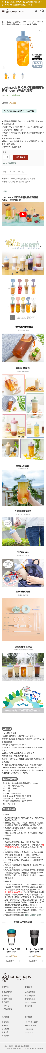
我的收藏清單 (7, 1009)
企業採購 (5, 1029)
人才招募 (5, 1036)
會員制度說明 (7, 999)
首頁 (3, 22)
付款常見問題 (30, 996)
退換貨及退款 (30, 999)
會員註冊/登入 (7, 992)
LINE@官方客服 (31, 1022)
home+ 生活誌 (30, 1026)
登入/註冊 (36, 11)
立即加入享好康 (26, 5)
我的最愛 (5, 1002)
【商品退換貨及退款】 (32, 915)
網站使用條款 (8, 1046)
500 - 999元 (28, 22)
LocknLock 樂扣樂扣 (12, 95)
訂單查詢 (5, 1006)
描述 (5, 191)
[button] (9, 163)
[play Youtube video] (23, 214)
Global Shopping (31, 1002)
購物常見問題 (30, 992)
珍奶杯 (21, 181)
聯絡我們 (28, 1006)
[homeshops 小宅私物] (15, 11)
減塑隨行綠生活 (22, 178)
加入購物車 (20, 157)
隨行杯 (32, 178)
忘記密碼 (5, 996)
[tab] (5, 191)
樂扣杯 (15, 181)
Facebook (29, 1029)
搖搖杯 (9, 181)
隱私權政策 (18, 1046)
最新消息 (5, 1022)
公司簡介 (5, 1026)
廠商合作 (5, 1032)
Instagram (28, 1032)
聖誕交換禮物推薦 (14, 22)
